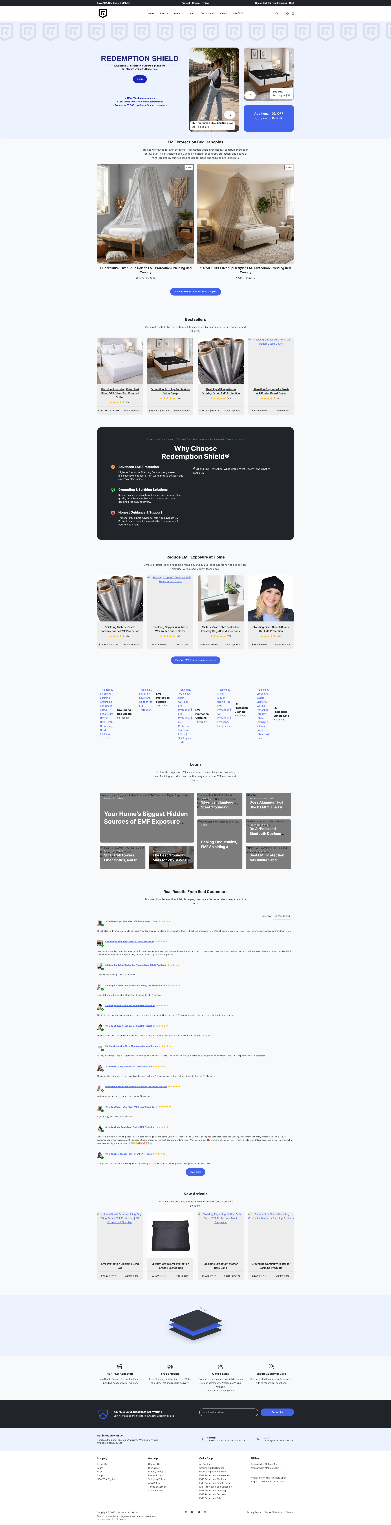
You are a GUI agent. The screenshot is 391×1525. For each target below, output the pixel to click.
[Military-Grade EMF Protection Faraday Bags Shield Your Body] (221, 598)
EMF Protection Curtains (163, 713)
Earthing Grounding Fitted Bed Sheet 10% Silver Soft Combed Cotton (120, 393)
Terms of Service (157, 1486)
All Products (205, 1464)
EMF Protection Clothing (202, 707)
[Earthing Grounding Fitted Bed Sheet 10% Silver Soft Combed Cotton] (120, 361)
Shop (162, 13)
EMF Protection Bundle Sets (242, 711)
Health (204, 824)
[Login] (287, 13)
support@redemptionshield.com (278, 1440)
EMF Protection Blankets (280, 693)
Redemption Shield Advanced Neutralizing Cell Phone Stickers (136, 985)
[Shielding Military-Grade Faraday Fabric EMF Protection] (221, 361)
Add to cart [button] (282, 410)
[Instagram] (192, 1512)
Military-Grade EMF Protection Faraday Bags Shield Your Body (135, 965)
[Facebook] (186, 1512)
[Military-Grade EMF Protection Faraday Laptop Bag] (170, 1235)
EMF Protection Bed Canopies (215, 1486)
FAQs (99, 1471)
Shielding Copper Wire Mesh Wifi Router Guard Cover (131, 921)
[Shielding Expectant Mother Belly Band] (221, 1235)
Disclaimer (154, 1467)
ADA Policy (154, 1483)
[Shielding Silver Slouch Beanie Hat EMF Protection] (271, 598)
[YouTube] (199, 1512)
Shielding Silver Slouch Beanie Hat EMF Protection (130, 1005)
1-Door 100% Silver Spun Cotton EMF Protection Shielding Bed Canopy (145, 270)
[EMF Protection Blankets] (263, 695)
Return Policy (155, 1475)
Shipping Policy (156, 1479)
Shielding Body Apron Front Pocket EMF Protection (130, 1127)
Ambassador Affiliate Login (264, 1467)
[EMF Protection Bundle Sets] (224, 714)
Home (151, 13)
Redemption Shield (113, 798)
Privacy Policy (155, 1471)
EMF (272, 798)
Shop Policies (155, 1490)
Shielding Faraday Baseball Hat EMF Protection (128, 1066)
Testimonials (208, 13)
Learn (192, 13)
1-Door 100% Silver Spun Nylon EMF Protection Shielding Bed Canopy (245, 270)
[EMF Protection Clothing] (185, 710)
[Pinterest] (205, 1512)
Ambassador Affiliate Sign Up (266, 1464)
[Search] (277, 13)
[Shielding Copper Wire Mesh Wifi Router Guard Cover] (271, 361)
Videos (224, 13)
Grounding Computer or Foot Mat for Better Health (129, 941)
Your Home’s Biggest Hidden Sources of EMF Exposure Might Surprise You (146, 821)
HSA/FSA (238, 13)
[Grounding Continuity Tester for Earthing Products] (271, 1235)
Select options (132, 410)
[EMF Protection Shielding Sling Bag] (120, 1235)
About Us (178, 13)
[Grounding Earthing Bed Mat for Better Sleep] (170, 361)
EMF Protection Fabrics (124, 697)
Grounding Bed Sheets (211, 1467)
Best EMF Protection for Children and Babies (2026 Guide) (267, 860)
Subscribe (277, 1412)
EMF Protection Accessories (214, 1475)
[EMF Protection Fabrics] (107, 700)
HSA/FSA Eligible (106, 1479)
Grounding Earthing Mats (212, 1471)
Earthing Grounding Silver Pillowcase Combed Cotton (131, 1046)
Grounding (206, 798)
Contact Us (154, 1464)
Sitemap (290, 1512)
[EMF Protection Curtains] (146, 716)
